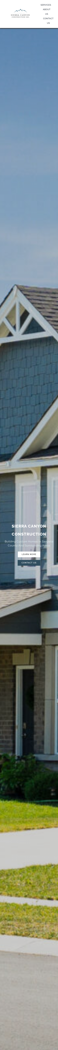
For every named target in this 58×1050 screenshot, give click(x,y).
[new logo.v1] (20, 9)
